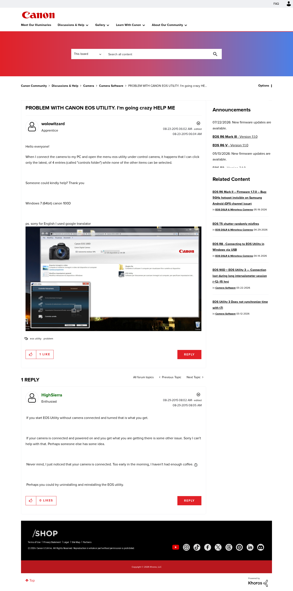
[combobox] (163, 54)
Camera (88, 86)
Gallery (100, 25)
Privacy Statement (52, 542)
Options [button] (263, 85)
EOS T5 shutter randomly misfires (236, 224)
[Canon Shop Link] (43, 533)
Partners (87, 542)
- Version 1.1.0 (235, 136)
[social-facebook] (207, 547)
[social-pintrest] (239, 547)
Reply (189, 354)
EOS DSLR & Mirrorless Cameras (234, 210)
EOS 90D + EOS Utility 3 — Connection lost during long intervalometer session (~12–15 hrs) (240, 276)
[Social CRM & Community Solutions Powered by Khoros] (258, 581)
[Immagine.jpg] (113, 278)
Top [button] (32, 580)
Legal (66, 542)
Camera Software (111, 86)
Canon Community (38, 15)
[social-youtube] (175, 547)
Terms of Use (34, 542)
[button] (31, 354)
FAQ (276, 4)
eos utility (35, 338)
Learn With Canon (128, 25)
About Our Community (167, 25)
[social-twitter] (218, 547)
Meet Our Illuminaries (36, 25)
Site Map (76, 542)
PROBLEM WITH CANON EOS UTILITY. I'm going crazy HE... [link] (167, 86)
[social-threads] (228, 547)
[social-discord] (260, 547)
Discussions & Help (71, 25)
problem (48, 338)
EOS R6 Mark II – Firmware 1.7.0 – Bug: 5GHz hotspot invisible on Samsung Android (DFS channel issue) (240, 198)
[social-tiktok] (196, 547)
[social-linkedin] (250, 547)
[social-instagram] (186, 547)
